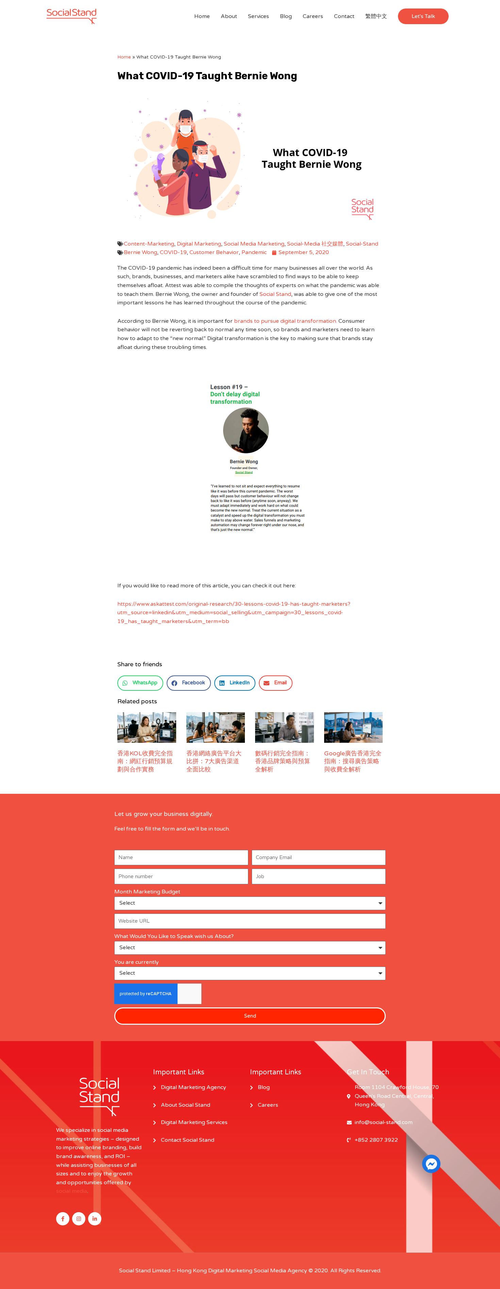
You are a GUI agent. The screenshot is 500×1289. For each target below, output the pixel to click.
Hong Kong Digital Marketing (214, 1270)
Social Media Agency (280, 1270)
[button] (423, 16)
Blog (286, 16)
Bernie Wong (140, 252)
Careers (313, 16)
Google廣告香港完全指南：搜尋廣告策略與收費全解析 (353, 761)
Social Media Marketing (254, 243)
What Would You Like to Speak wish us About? (174, 936)
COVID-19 (173, 252)
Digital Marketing (199, 243)
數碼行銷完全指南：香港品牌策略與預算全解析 (282, 761)
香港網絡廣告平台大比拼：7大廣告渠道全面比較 (213, 761)
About (229, 16)
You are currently (136, 962)
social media (71, 1191)
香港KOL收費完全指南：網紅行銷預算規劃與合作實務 (145, 761)
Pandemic (254, 252)
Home (202, 16)
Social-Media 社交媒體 (315, 243)
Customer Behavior (214, 252)
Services (258, 16)
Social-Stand (362, 243)
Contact (344, 16)
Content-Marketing (149, 243)
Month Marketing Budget (147, 891)
